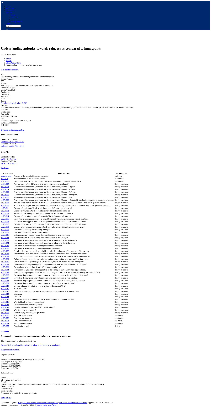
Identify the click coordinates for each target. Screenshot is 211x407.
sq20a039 (5, 283)
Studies (8, 61)
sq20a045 (5, 299)
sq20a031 (5, 262)
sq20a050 (5, 313)
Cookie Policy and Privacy (47, 405)
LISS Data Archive (13, 63)
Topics (13, 15)
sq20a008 (5, 200)
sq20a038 (5, 281)
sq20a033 (5, 267)
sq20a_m (4, 179)
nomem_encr (6, 176)
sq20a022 (5, 238)
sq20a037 (5, 278)
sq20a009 (5, 203)
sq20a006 (5, 195)
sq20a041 (5, 289)
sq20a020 (5, 232)
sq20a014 (5, 216)
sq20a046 (5, 302)
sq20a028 (5, 254)
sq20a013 (5, 213)
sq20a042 (5, 291)
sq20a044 (5, 297)
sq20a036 (5, 275)
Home (8, 6)
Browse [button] (9, 13)
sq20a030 (5, 259)
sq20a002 (5, 184)
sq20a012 (5, 211)
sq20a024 (5, 243)
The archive (10, 8)
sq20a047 (5, 305)
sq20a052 (5, 318)
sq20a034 (5, 270)
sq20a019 (5, 230)
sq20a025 (5, 246)
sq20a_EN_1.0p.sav (9, 159)
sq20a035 (5, 272)
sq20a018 (5, 227)
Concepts (14, 17)
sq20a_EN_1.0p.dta (8, 163)
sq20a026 (5, 248)
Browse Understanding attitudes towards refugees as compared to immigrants (30, 345)
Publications (10, 11)
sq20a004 (5, 189)
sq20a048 (5, 307)
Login (8, 24)
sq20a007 (5, 197)
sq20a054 (5, 323)
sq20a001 (5, 181)
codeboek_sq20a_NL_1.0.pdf (12, 146)
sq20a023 (5, 240)
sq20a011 (5, 208)
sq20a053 (5, 321)
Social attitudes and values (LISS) (14, 103)
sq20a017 (5, 224)
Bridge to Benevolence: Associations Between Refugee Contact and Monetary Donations (52, 403)
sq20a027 (5, 251)
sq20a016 (5, 222)
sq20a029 (5, 256)
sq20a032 (5, 264)
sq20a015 (5, 219)
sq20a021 (5, 235)
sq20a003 (5, 187)
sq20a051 (5, 315)
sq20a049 (5, 310)
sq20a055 (5, 326)
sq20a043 (5, 294)
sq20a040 (5, 286)
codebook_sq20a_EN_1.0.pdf (12, 142)
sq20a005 (5, 192)
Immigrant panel (17, 21)
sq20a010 (5, 205)
